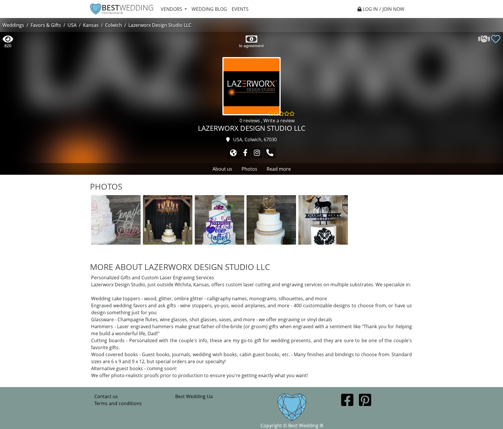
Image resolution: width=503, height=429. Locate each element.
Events (240, 9)
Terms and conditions (118, 403)
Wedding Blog (209, 9)
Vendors (172, 9)
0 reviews (250, 120)
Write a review (279, 120)
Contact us (106, 396)
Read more (279, 169)
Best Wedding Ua (194, 396)
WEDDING (128, 8)
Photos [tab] (249, 169)
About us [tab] (222, 169)
